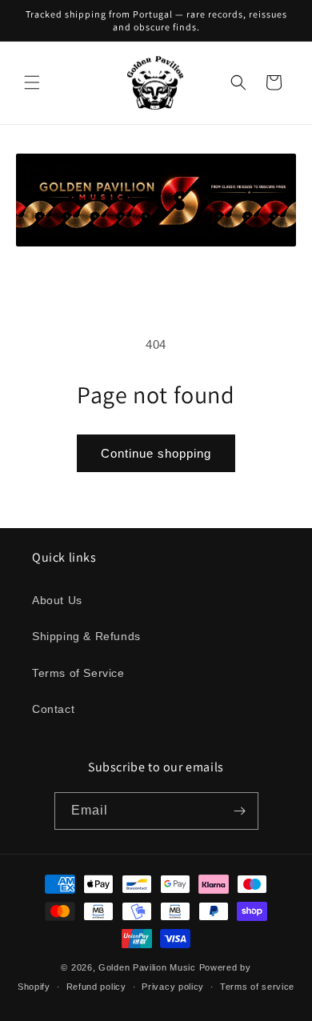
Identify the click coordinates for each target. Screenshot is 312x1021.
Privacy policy (173, 986)
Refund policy (96, 986)
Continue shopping (156, 453)
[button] (32, 82)
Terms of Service (78, 673)
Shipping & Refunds (86, 636)
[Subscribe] (240, 811)
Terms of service (257, 986)
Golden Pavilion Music (147, 967)
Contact (53, 709)
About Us (57, 600)
